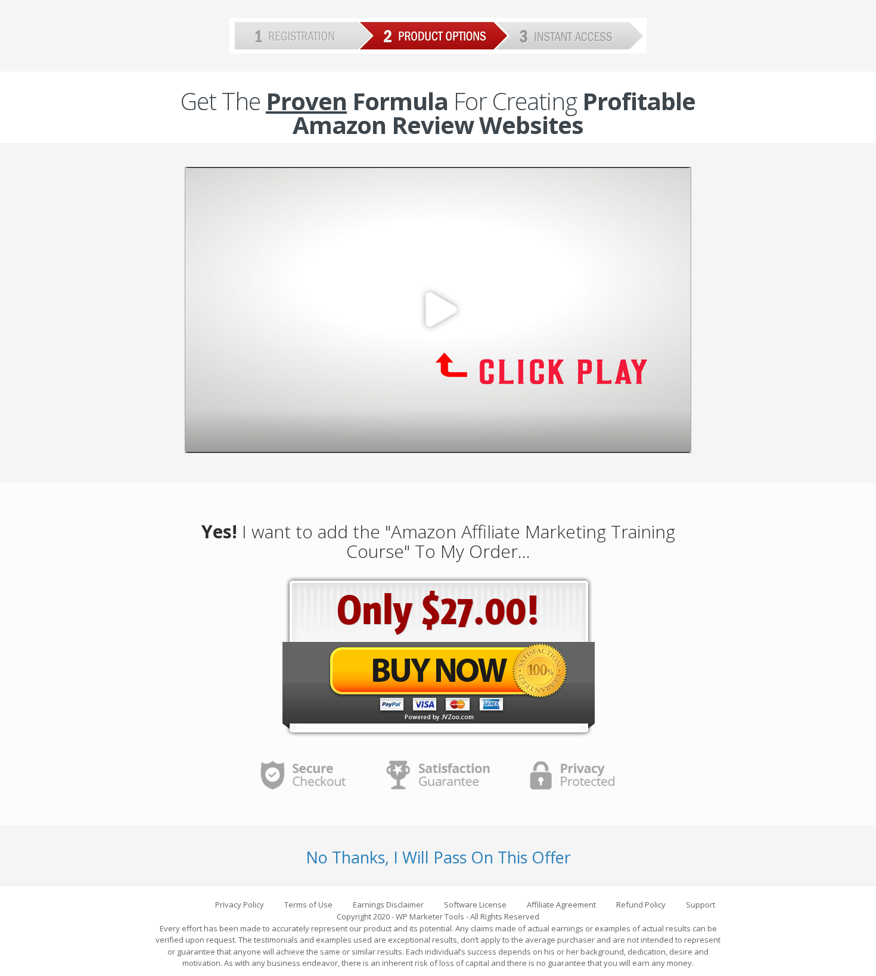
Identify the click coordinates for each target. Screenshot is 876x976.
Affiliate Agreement (561, 904)
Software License (475, 904)
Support (700, 904)
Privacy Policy (239, 904)
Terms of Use (308, 904)
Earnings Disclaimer (388, 904)
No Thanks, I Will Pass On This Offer (438, 857)
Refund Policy (641, 904)
